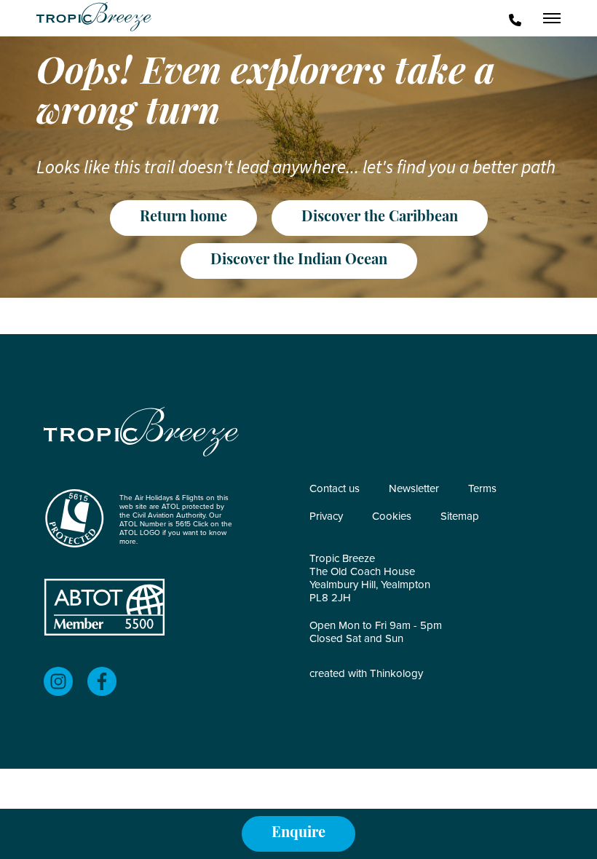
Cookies (391, 516)
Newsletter (414, 488)
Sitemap (459, 516)
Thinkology (396, 673)
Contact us (334, 488)
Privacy (326, 516)
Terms (482, 488)
